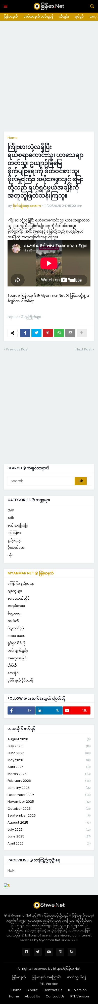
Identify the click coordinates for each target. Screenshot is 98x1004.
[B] (7, 885)
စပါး (11, 517)
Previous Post (17, 349)
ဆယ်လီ (13, 621)
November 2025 (49, 801)
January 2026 (49, 787)
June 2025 (49, 836)
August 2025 (49, 822)
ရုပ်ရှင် (79, 16)
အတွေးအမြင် (17, 658)
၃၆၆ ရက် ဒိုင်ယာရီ (20, 680)
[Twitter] (36, 333)
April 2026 (49, 766)
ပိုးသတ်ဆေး (17, 547)
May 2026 (49, 760)
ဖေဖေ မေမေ (16, 635)
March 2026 (49, 773)
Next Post (84, 349)
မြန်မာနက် (11, 16)
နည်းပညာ (14, 540)
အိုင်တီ (12, 665)
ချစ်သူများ (15, 591)
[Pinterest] (48, 333)
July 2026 (49, 746)
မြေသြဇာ (14, 532)
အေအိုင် (13, 673)
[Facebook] (25, 333)
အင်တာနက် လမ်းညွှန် (38, 16)
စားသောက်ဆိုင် (18, 598)
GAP (11, 510)
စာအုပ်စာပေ (16, 605)
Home (13, 137)
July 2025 (49, 829)
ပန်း (10, 555)
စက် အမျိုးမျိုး (18, 525)
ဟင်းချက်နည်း (18, 650)
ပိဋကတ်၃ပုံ (16, 628)
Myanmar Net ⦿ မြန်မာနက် (31, 573)
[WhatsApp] (59, 333)
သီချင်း (64, 16)
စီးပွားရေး (15, 613)
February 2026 (49, 780)
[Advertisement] (49, 76)
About (32, 990)
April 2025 (49, 843)
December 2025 (49, 794)
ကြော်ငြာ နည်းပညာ (21, 583)
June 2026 (49, 753)
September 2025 (49, 815)
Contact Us (52, 990)
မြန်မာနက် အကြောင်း (46, 977)
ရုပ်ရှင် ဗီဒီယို (16, 643)
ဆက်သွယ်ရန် (76, 977)
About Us (32, 996)
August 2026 (49, 739)
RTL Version (49, 983)
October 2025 (49, 808)
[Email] (70, 333)
